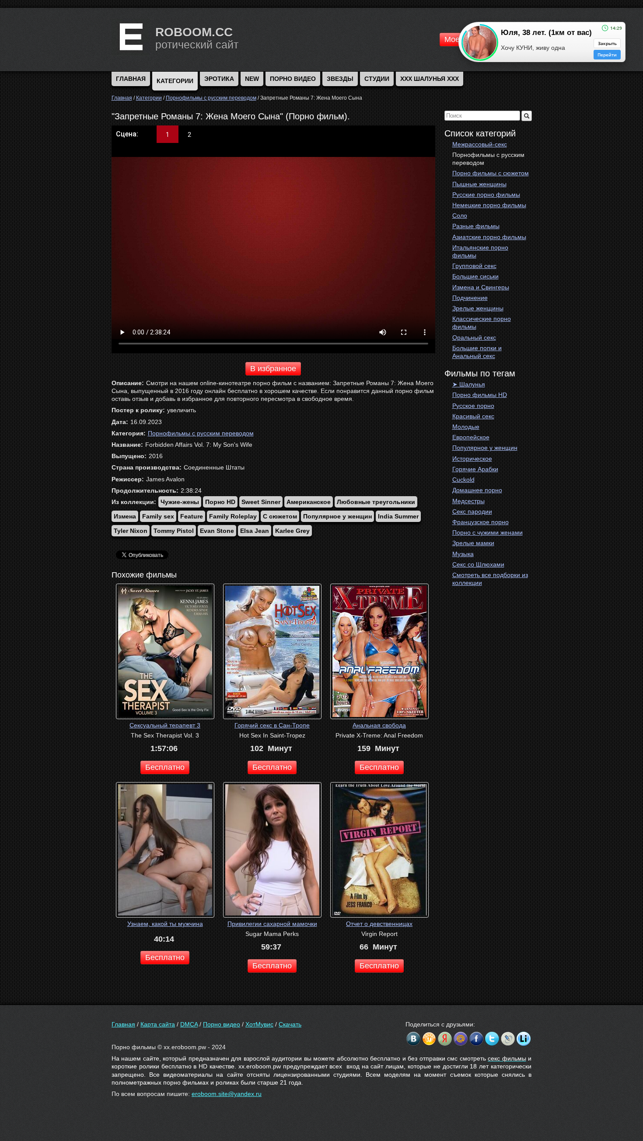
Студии (376, 78)
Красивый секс (473, 416)
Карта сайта (157, 1024)
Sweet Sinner (260, 501)
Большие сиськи (475, 276)
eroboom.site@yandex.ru (227, 1093)
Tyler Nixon (130, 530)
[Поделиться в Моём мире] (461, 1039)
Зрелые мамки (473, 542)
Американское (309, 501)
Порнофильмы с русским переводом (488, 158)
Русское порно (473, 405)
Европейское (470, 437)
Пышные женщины (479, 184)
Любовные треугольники (376, 501)
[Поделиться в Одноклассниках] (429, 1039)
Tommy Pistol (174, 530)
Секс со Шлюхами (478, 564)
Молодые (465, 426)
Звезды (340, 78)
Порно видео (293, 78)
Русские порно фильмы (486, 194)
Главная (123, 1024)
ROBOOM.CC (194, 32)
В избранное (273, 368)
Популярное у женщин (484, 447)
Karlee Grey (292, 530)
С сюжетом (280, 516)
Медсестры (468, 500)
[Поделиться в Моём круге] (445, 1039)
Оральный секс (474, 337)
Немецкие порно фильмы (489, 205)
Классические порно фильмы (481, 322)
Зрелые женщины (477, 308)
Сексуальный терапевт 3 (164, 725)
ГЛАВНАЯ (131, 78)
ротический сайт (196, 44)
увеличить (181, 410)
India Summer (398, 516)
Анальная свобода (379, 725)
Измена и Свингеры (480, 287)
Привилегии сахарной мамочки (272, 923)
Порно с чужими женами (487, 532)
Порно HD (220, 501)
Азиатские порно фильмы (489, 236)
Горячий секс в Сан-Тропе (272, 725)
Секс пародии (472, 511)
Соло (459, 215)
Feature (191, 516)
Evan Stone (217, 530)
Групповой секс (474, 265)
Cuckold (463, 479)
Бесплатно (165, 767)
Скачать (290, 1024)
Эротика (219, 78)
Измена (125, 516)
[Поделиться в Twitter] (492, 1039)
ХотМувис (259, 1024)
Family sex (158, 516)
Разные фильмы (476, 226)
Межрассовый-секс (479, 144)
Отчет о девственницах (379, 923)
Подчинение (470, 297)
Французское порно (480, 521)
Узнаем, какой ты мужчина (165, 923)
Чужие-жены (180, 501)
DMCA (189, 1024)
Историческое (472, 458)
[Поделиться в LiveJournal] (508, 1039)
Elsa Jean (254, 530)
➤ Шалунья (468, 384)
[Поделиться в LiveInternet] (524, 1039)
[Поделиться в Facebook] (476, 1039)
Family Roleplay (233, 516)
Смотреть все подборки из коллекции (490, 578)
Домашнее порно (477, 490)
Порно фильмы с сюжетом (490, 173)
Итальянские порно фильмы (480, 251)
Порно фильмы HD (479, 394)
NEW (252, 78)
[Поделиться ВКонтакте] (413, 1039)
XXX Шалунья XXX (429, 78)
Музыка (463, 553)
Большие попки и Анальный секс (477, 351)
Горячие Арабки (475, 469)
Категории (175, 80)
